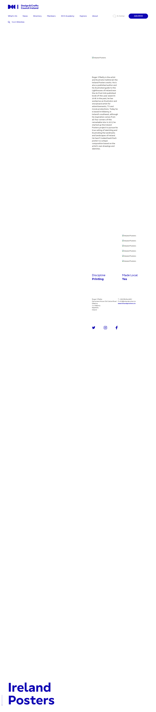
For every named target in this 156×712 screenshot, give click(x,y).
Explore (83, 16)
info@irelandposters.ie (127, 301)
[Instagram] (105, 327)
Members (51, 16)
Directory (37, 16)
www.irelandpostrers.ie (127, 303)
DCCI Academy (67, 16)
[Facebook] (117, 327)
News (25, 16)
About (95, 16)
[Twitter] (93, 327)
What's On (12, 16)
